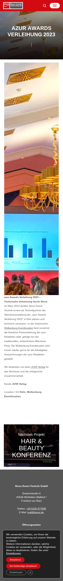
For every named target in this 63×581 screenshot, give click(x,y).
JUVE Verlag (37, 366)
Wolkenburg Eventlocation (18, 328)
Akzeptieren (15, 560)
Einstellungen (13, 553)
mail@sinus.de (35, 512)
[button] (55, 5)
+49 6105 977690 (36, 508)
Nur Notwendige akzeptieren (23, 566)
